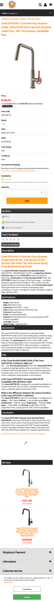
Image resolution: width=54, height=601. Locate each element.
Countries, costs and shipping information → (19, 170)
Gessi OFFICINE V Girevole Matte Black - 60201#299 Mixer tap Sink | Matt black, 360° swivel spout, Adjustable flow (27, 531)
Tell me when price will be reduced (20, 222)
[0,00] (51, 4)
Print (7, 216)
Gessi (3, 124)
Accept (27, 597)
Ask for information (13, 227)
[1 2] (27, 193)
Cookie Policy (8, 582)
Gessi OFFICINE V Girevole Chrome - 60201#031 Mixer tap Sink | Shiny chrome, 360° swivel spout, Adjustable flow (27, 492)
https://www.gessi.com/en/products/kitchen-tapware (23, 433)
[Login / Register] (46, 4)
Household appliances (9, 13)
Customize (27, 589)
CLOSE (52, 577)
